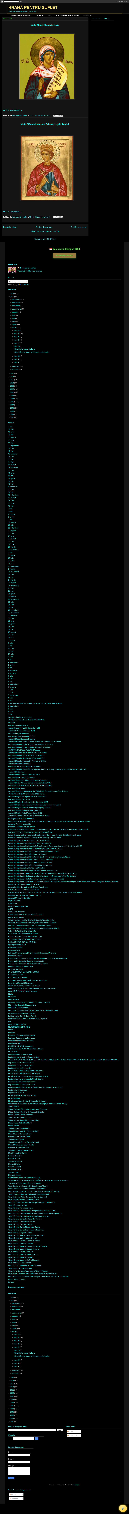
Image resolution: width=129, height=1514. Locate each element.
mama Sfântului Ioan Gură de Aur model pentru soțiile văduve (32, 988)
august (15, 312)
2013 (12, 408)
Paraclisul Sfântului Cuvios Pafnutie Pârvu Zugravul (27, 1019)
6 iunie (10, 679)
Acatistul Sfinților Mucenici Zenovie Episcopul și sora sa (29, 807)
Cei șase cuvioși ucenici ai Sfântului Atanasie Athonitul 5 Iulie (31, 920)
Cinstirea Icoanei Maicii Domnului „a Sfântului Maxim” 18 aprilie (32, 923)
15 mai (10, 476)
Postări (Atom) (49, 239)
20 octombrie (13, 528)
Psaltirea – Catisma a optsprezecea (21, 1035)
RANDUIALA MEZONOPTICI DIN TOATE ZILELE (25, 1049)
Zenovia (11, 1282)
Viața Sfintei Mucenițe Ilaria (45, 25)
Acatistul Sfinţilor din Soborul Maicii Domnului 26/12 (28, 802)
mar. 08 (17, 356)
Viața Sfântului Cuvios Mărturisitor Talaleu (24, 1227)
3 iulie (10, 643)
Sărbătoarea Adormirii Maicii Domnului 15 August (27, 1101)
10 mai (10, 434)
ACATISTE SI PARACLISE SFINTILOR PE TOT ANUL (26, 720)
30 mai (10, 651)
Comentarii (73, 1435)
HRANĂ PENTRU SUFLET (32, 7)
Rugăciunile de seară (16, 1093)
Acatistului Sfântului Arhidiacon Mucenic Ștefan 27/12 (28, 816)
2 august (11, 514)
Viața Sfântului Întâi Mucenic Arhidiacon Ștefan (26, 1235)
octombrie (16, 306)
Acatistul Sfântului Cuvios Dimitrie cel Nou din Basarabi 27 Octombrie (34, 742)
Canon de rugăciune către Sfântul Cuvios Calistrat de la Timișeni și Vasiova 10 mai (39, 857)
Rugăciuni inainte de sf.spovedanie (21, 1084)
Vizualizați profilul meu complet (30, 271)
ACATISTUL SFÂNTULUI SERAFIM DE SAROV (24, 766)
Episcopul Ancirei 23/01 (17, 945)
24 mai (10, 577)
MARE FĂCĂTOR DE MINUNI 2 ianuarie (22, 991)
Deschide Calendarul (64, 255)
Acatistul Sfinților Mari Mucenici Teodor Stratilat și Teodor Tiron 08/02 (34, 805)
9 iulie (10, 709)
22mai (10, 552)
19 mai (10, 506)
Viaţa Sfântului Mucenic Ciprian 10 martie (24, 1241)
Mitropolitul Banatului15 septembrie (22, 1005)
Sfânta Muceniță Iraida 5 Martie (20, 1123)
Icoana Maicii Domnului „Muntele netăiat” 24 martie (28, 964)
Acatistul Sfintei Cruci (16, 772)
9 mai (10, 714)
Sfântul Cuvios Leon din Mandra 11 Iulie (23, 1131)
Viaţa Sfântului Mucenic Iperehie (20, 1252)
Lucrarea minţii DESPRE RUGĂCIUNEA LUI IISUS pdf (27, 980)
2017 (12, 395)
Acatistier (40, 15)
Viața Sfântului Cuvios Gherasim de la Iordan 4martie (28, 1216)
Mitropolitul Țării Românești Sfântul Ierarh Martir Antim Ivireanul (33, 1010)
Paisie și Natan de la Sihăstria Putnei (22, 1016)
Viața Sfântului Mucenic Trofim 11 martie (23, 1260)
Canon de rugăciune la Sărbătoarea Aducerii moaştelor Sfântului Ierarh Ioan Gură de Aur (42, 876)
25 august (12, 583)
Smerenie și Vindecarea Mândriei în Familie (24, 1183)
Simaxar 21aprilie (14, 1156)
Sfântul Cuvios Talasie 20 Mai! (19, 1136)
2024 (12, 373)
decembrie (16, 299)
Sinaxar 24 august (15, 1161)
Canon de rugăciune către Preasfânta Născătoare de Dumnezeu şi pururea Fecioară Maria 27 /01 (45, 846)
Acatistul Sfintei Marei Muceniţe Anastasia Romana (27, 780)
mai (13, 321)
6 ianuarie (12, 673)
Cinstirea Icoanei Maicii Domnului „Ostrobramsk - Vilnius (29, 925)
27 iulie (11, 618)
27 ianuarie (12, 616)
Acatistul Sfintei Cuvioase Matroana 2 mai (24, 775)
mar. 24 (17, 340)
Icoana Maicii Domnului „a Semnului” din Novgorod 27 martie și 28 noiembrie (37, 958)
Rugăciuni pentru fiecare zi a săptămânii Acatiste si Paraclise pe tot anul (35, 1087)
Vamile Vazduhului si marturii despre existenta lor (27, 1189)
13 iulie (11, 456)
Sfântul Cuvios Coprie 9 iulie (18, 1128)
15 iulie (11, 470)
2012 (12, 411)
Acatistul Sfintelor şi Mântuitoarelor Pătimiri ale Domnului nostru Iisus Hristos (38, 791)
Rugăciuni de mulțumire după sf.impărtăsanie (25, 1079)
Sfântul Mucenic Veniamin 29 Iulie (21, 1145)
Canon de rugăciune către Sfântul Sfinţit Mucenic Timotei (30, 865)
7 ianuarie (12, 687)
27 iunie (11, 621)
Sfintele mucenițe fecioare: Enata (20, 1150)
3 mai (10, 646)
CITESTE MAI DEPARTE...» (12, 110)
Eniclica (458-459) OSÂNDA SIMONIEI (22, 942)
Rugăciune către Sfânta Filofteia (20, 1065)
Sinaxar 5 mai (13, 1172)
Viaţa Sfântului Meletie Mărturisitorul (22, 1238)
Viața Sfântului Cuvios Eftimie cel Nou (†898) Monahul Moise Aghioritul (35, 1213)
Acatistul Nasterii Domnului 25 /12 (21, 736)
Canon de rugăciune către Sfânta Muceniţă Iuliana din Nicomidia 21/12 (35, 849)
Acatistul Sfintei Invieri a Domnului (21, 777)
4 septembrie (13, 662)
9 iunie (10, 711)
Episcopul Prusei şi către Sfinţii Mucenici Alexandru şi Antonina (32, 953)
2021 (12, 383)
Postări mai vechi (78, 227)
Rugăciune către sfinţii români (19, 1068)
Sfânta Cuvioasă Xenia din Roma (20, 1115)
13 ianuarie (12, 454)
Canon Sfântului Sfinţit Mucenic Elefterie (23, 884)
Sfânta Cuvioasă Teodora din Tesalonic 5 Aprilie (26, 1112)
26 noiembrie (13, 610)
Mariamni (12, 997)
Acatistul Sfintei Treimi (16, 788)
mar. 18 (17, 346)
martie (15, 328)
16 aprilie (11, 478)
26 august (12, 596)
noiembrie (16, 302)
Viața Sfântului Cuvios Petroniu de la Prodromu (26, 1230)
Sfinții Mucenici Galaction (18, 1153)
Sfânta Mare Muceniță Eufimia (19, 1117)
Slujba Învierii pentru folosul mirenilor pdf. (24, 1178)
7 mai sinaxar (13, 695)
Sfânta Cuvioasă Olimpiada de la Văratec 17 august (27, 1109)
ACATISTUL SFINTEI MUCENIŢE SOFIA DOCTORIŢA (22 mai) (30, 785)
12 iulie (11, 448)
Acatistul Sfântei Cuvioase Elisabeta (21, 739)
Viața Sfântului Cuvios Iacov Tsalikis (21, 1221)
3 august (11, 640)
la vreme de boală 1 (15, 975)
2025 (12, 297)
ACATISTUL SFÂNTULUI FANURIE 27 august (24, 750)
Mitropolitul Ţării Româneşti (19, 1008)
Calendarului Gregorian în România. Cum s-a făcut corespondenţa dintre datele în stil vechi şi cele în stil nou (49, 821)
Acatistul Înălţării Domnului (18, 733)
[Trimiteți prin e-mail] (54, 116)
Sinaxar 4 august (14, 1167)
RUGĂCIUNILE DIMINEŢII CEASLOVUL (22, 1095)
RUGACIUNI (87, 15)
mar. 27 (17, 334)
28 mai (10, 629)
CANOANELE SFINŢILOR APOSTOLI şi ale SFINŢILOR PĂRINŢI (30, 832)
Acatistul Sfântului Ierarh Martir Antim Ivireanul (26, 755)
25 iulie (11, 588)
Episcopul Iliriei (14, 950)
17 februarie (13, 487)
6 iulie (10, 676)
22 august (12, 539)
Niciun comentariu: (42, 115)
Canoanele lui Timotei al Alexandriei (21, 827)
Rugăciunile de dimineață (18, 1090)
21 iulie (11, 533)
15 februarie (13, 467)
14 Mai (10, 462)
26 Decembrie (13, 599)
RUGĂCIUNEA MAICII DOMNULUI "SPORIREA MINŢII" (28, 1076)
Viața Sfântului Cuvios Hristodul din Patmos (24, 1219)
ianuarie (15, 369)
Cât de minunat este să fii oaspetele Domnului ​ (26, 914)
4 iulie (10, 657)
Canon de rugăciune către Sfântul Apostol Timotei (27, 854)
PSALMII (11, 1030)
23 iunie (11, 561)
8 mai (10, 700)
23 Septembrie (13, 566)
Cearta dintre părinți (16, 917)
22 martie (12, 547)
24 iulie (11, 574)
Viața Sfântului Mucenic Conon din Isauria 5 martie (27, 1246)
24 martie (12, 580)
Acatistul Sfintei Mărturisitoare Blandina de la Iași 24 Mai (29, 783)
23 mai (10, 563)
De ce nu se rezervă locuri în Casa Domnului (25, 936)
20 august (12, 522)
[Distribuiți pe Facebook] (60, 116)
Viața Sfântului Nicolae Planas (19, 1263)
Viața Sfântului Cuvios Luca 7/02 (20, 1224)
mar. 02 (17, 359)
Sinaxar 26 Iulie (14, 1164)
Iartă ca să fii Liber (15, 956)
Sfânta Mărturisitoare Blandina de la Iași (23, 1120)
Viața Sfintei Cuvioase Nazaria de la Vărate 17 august (28, 1271)
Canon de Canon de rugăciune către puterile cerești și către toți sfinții (34, 838)
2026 (12, 293)
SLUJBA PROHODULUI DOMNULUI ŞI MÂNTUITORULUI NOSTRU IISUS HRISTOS (38, 1180)
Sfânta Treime (13, 1126)
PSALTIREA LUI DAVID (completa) (67, 15)
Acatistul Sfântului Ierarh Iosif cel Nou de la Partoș (27, 753)
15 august (12, 465)
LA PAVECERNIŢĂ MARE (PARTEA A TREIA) (23, 972)
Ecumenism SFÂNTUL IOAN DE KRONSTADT (24, 939)
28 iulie (11, 626)
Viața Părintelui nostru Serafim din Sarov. (24, 1200)
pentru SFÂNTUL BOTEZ (17, 1024)
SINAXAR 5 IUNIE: (14, 1169)
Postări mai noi (10, 227)
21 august (12, 531)
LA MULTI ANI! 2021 (15, 969)
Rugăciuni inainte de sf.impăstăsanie (22, 1082)
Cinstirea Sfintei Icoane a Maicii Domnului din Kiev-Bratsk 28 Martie (33, 928)
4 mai (10, 659)
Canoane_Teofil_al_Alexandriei (19, 824)
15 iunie (11, 473)
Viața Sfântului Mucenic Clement (20, 1243)
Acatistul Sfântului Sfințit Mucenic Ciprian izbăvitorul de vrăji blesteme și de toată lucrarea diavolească (47, 769)
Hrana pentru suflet (28, 268)
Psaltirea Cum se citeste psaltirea (20, 1041)
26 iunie (11, 605)
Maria (10, 994)
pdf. (9, 1021)
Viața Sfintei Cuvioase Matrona (20, 1268)
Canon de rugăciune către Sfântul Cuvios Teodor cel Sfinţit (30, 860)
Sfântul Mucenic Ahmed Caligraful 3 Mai (23, 1142)
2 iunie (10, 517)
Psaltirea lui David (15, 1043)
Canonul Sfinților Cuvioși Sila (19, 898)
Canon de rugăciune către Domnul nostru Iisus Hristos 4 (29, 843)
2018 (12, 392)
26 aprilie (11, 594)
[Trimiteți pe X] (58, 116)
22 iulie (11, 542)
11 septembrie (13, 445)
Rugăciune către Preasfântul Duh (21, 1062)
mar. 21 (17, 343)
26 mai (10, 607)
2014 (12, 405)
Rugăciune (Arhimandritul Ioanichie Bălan (24, 1057)
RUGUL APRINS (14, 1098)
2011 (12, 414)
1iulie (10, 509)
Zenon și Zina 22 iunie (16, 1279)
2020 (12, 386)
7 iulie (10, 690)
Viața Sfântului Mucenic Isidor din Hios (23, 1254)
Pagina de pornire (44, 227)
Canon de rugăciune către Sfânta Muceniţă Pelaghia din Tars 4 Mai (33, 851)
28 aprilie (11, 624)
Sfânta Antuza (13, 1106)
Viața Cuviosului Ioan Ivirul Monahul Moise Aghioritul (28, 1194)
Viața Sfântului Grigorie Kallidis (20, 1232)
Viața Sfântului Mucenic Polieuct (20, 1257)
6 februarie (12, 670)
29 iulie (11, 635)
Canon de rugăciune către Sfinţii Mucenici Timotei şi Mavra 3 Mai (33, 871)
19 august (12, 498)
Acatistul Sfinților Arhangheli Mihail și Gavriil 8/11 (27, 796)
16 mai (10, 484)
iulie (14, 315)
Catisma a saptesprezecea (18, 906)
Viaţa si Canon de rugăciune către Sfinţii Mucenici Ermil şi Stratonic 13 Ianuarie (38, 1276)
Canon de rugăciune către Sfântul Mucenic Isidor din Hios (30, 862)
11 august (12, 437)
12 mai (10, 451)
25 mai (10, 591)
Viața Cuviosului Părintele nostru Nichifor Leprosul (27, 1197)
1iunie (10, 511)
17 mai (10, 492)
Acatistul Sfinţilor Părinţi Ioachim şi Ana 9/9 (24, 810)
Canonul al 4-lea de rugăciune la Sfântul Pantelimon (28, 887)
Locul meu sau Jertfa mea (18, 977)
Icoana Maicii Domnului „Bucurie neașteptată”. (26, 961)
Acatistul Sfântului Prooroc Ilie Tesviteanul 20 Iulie (27, 761)
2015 (12, 402)
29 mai (10, 637)
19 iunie (11, 503)
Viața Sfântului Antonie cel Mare (20, 1208)
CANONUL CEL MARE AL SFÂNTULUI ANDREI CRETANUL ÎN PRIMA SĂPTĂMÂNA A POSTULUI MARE (45, 892)
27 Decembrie (13, 613)
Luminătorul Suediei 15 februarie (20, 983)
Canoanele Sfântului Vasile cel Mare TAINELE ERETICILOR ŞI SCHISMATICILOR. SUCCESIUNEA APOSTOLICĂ (48, 829)
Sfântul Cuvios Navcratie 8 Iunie (20, 1134)
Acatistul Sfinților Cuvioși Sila (19, 799)
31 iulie (11, 654)
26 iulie (11, 602)
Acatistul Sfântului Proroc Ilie (19, 764)
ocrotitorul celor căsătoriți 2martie (21, 1013)
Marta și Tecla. (13, 999)
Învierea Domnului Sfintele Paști (20, 967)
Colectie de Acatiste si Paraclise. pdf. (22, 931)
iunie (14, 318)
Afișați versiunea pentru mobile (44, 231)
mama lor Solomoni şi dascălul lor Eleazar (24, 986)
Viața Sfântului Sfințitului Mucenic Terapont (24, 1265)
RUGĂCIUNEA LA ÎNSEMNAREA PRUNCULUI (24, 1073)
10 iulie (11, 429)
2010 (12, 417)
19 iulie (11, 500)
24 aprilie (11, 569)
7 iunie (10, 692)
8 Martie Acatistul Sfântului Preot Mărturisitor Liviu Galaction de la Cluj (35, 703)
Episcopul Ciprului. (15, 947)
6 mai (10, 681)
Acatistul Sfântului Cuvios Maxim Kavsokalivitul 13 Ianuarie (30, 744)
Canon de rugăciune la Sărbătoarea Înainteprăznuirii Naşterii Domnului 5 (36, 879)
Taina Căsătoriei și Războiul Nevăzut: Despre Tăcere (27, 1186)
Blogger (76, 1485)
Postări (71, 1431)
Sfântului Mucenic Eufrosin (18, 1147)
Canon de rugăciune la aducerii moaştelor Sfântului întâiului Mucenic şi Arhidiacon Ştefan (42, 873)
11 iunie (11, 440)
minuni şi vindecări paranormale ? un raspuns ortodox (29, 1002)
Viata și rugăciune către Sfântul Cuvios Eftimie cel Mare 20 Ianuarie (33, 1191)
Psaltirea (11, 1032)
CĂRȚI (50, 15)
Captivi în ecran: (14, 901)
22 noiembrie (13, 550)
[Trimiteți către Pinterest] (62, 116)
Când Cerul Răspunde (16, 912)
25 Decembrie (13, 585)
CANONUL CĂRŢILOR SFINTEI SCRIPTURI (23, 890)
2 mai (10, 520)
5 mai (10, 668)
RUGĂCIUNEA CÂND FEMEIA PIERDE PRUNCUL (25, 1071)
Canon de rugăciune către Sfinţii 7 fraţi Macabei (26, 868)
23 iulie (11, 558)
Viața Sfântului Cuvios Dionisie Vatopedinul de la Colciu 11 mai (32, 1211)
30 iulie (11, 648)
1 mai (10, 426)
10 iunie (11, 432)
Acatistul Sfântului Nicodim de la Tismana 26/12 (26, 758)
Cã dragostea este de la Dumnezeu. (21, 818)
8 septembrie (13, 706)
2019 (12, 389)
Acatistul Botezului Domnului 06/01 (21, 731)
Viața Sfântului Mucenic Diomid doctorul (23, 1249)
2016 (12, 398)
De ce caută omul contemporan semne (23, 934)
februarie (16, 366)
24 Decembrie (13, 572)
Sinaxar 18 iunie (14, 1158)
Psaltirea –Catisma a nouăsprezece (21, 1038)
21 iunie (11, 536)
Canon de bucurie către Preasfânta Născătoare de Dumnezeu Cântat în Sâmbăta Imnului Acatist (44, 835)
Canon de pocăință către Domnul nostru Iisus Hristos (28, 840)
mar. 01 (17, 362)
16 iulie (11, 481)
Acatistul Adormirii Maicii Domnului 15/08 (24, 728)
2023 (12, 376)
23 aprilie (11, 555)
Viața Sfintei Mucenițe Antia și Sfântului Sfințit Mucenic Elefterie (32, 1274)
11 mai (10, 443)
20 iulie (11, 525)
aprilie (14, 324)
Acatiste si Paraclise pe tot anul (21, 15)
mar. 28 (17, 330)
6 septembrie (13, 684)
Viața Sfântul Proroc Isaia (18, 1205)
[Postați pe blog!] (56, 116)
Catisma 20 (12, 903)
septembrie (16, 309)
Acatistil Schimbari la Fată (18, 725)
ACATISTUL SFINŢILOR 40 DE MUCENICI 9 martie (26, 794)
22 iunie (11, 544)
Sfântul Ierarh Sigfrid (16, 1139)
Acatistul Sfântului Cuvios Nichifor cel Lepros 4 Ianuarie (29, 747)
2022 (12, 380)
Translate (25, 284)
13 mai (10, 459)
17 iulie (11, 489)
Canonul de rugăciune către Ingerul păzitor (24, 895)
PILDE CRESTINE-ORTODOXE (19, 1027)
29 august (12, 632)
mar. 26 (17, 337)
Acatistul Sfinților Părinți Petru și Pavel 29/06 (25, 813)
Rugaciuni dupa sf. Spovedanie (20, 1054)
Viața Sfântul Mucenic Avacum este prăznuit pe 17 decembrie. (31, 1202)
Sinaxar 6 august (14, 1175)
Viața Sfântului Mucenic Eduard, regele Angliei (45, 124)
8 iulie (10, 698)
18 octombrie (13, 495)
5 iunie (10, 665)
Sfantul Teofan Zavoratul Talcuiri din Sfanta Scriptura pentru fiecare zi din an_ (37, 1104)
